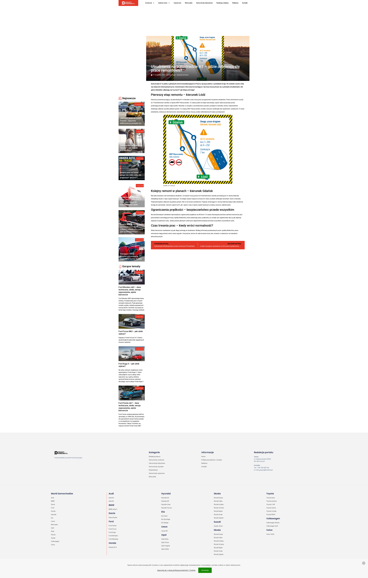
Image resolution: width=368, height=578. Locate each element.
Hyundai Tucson (166, 508)
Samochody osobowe (156, 460)
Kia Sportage (165, 519)
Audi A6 (111, 501)
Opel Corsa (165, 542)
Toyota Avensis (271, 501)
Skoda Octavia (219, 508)
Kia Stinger (164, 523)
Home (203, 456)
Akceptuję (205, 570)
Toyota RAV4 (270, 514)
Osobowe (148, 3)
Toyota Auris (270, 498)
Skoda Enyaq (218, 498)
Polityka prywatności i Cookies (211, 460)
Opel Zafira (165, 549)
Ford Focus (112, 529)
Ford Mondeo (113, 536)
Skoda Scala (218, 514)
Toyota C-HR (270, 504)
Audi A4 (111, 498)
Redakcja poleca (154, 456)
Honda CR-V (113, 547)
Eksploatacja (153, 470)
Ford (52, 508)
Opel (52, 528)
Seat (52, 531)
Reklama (235, 3)
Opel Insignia (165, 546)
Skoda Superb (218, 518)
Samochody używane (156, 467)
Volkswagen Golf (272, 526)
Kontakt (245, 3)
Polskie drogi (171, 75)
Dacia (53, 504)
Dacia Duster (113, 517)
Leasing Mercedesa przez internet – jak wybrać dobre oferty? (131, 147)
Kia (52, 518)
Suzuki (53, 538)
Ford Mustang (113, 539)
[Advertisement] (177, 20)
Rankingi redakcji (222, 3)
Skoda (53, 535)
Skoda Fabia (218, 501)
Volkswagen (55, 541)
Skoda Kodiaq (218, 504)
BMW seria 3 (113, 509)
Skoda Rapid (218, 511)
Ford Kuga (112, 532)
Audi (52, 498)
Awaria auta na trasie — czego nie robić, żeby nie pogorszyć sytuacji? (130, 175)
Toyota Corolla (271, 511)
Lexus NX (164, 531)
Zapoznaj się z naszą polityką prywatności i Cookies (176, 570)
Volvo (53, 545)
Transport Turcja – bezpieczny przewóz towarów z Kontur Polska (131, 256)
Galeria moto (162, 3)
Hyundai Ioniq (165, 504)
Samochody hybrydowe (204, 3)
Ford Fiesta (112, 526)
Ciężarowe (177, 3)
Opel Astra (164, 539)
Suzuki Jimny (218, 526)
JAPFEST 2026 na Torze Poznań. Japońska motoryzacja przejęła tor (130, 120)
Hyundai (53, 514)
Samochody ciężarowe (157, 473)
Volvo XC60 (270, 534)
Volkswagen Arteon (272, 523)
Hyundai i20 (165, 498)
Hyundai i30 (165, 501)
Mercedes (54, 524)
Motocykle (188, 3)
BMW (53, 501)
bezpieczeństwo (183, 75)
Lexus (53, 521)
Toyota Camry (271, 508)
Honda (53, 511)
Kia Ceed (164, 516)
